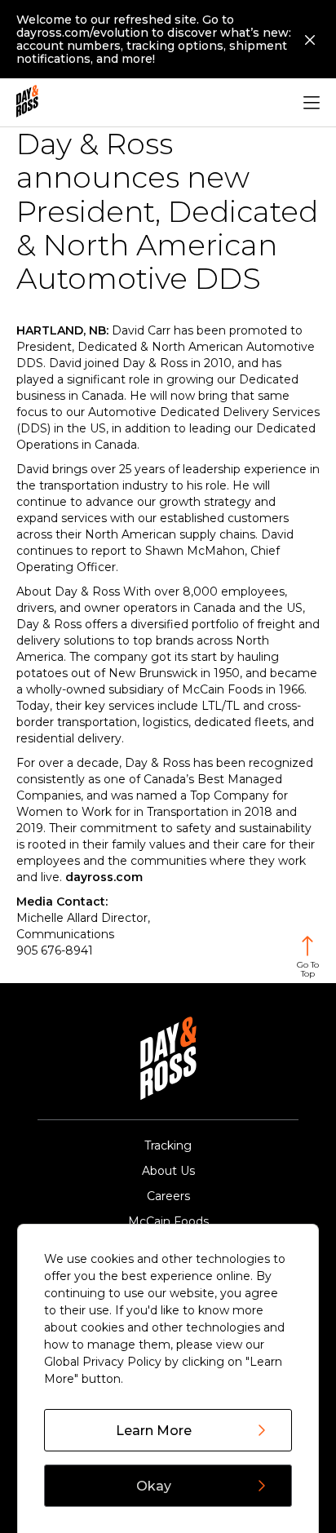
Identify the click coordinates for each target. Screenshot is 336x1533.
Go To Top (308, 969)
